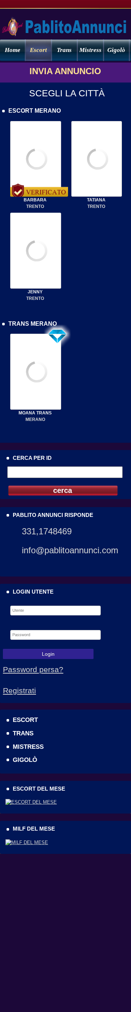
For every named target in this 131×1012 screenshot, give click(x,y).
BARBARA (35, 199)
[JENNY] (35, 287)
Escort (38, 50)
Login (48, 654)
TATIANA (96, 199)
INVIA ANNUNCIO (65, 71)
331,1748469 (47, 531)
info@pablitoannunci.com (70, 550)
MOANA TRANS (35, 412)
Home (12, 50)
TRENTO (35, 206)
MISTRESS (28, 746)
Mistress (90, 50)
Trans (64, 50)
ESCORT (25, 719)
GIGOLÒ (25, 759)
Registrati (19, 690)
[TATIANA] (96, 195)
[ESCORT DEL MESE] (31, 802)
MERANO (35, 419)
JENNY (35, 291)
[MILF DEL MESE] (26, 842)
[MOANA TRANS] (35, 408)
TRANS (23, 733)
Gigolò (116, 50)
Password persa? (33, 669)
